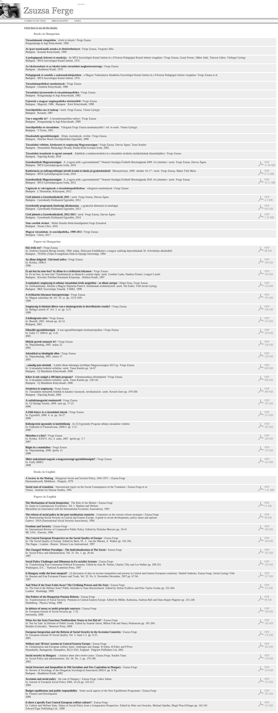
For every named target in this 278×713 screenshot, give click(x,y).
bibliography (60, 20)
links (77, 20)
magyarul (81, 4)
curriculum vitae (35, 20)
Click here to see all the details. (41, 28)
